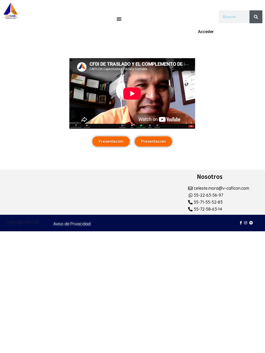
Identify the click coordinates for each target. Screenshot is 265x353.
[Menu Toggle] (119, 18)
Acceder (206, 31)
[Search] (255, 16)
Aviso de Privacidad (72, 223)
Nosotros (210, 176)
